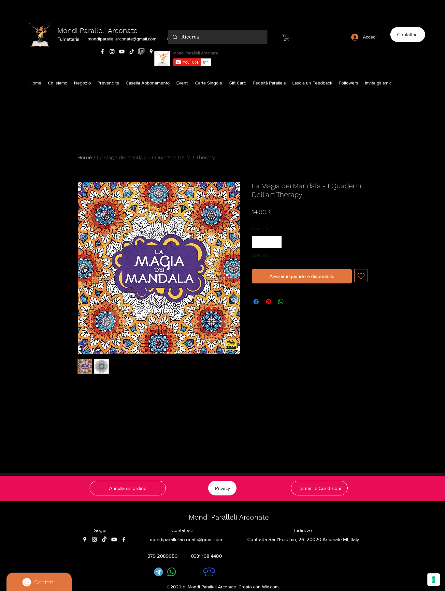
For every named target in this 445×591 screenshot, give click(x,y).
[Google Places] (151, 51)
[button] (286, 38)
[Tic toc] (104, 539)
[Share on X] (293, 302)
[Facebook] (102, 51)
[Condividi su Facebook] (256, 302)
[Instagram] (112, 51)
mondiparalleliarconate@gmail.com (122, 38)
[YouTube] (122, 51)
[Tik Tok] (131, 51)
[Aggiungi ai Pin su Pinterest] (268, 302)
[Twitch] (141, 51)
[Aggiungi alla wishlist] (361, 275)
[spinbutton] (267, 242)
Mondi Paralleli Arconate (97, 30)
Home (85, 157)
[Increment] (276, 242)
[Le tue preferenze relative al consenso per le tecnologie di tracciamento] (433, 579)
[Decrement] (257, 242)
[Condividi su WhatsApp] (281, 302)
